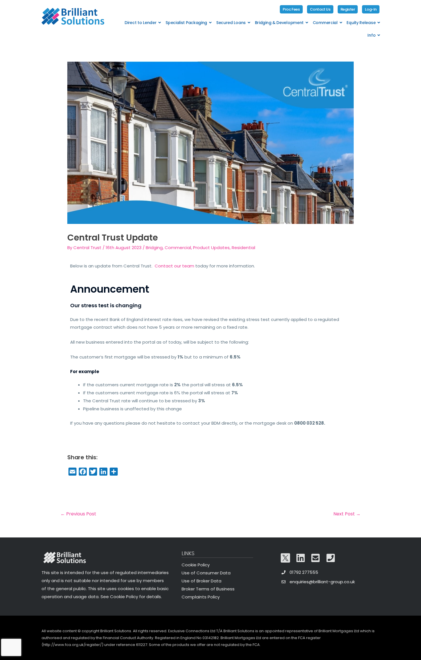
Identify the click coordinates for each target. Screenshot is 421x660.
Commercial (325, 22)
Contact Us (320, 9)
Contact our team (174, 266)
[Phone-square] (331, 558)
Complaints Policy (201, 597)
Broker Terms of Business (208, 589)
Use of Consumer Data (206, 573)
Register (348, 9)
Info (371, 35)
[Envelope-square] (315, 558)
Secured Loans (231, 22)
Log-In (371, 9)
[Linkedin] (300, 558)
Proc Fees (291, 9)
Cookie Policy (196, 565)
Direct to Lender (140, 22)
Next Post (347, 514)
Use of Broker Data (201, 581)
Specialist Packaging (186, 22)
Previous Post (78, 514)
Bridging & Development (279, 22)
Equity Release (361, 22)
